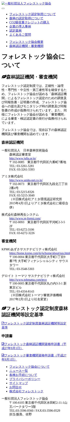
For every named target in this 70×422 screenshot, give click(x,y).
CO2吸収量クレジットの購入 (29, 22)
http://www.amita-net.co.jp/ (26, 180)
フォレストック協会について (29, 366)
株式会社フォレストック (26, 391)
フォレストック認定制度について (32, 14)
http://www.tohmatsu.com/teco (28, 279)
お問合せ (15, 387)
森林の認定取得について (26, 18)
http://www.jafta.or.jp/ (22, 158)
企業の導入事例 (20, 26)
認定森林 (15, 30)
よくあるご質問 (20, 34)
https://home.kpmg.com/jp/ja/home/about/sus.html (39, 253)
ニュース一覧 (18, 370)
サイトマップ (18, 383)
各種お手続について (23, 375)
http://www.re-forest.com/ (25, 218)
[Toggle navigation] (3, 8)
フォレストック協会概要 (26, 42)
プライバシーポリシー (24, 379)
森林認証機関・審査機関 (26, 46)
